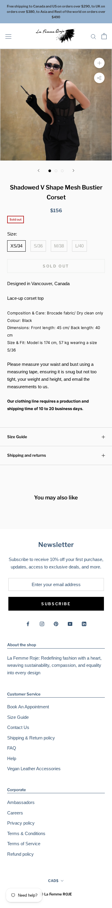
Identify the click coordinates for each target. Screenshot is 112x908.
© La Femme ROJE (56, 894)
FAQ (11, 747)
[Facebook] (28, 623)
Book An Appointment (28, 706)
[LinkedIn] (84, 623)
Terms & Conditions (26, 833)
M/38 (59, 245)
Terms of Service (23, 843)
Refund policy (20, 854)
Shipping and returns (26, 455)
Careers (15, 812)
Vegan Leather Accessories (34, 768)
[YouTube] (70, 623)
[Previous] (38, 170)
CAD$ (53, 880)
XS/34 (16, 245)
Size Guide (17, 436)
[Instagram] (42, 623)
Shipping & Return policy (31, 737)
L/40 (79, 245)
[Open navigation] (8, 36)
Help (11, 758)
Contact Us (18, 727)
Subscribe (55, 603)
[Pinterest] (56, 623)
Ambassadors (21, 802)
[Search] (93, 36)
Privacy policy (21, 823)
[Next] (73, 170)
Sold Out (56, 266)
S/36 (38, 245)
